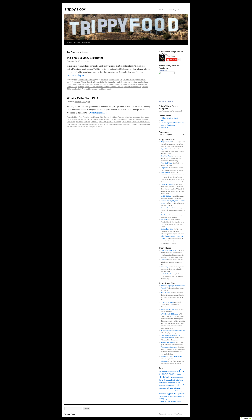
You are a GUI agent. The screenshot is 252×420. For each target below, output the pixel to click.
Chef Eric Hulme (103, 119)
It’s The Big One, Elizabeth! (85, 58)
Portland (162, 396)
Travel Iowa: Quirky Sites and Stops (172, 356)
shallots (94, 124)
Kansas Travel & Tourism (169, 309)
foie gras (164, 382)
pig (168, 394)
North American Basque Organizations (173, 330)
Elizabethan (111, 82)
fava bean (79, 122)
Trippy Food (75, 9)
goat (85, 122)
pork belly (181, 394)
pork (176, 393)
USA (101, 117)
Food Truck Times (166, 163)
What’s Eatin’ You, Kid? (82, 98)
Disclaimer (86, 42)
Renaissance (132, 84)
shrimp (161, 398)
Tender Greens (75, 126)
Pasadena (163, 393)
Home (69, 42)
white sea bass (86, 126)
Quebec (167, 396)
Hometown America (167, 302)
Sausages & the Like (167, 208)
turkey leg (97, 89)
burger (176, 371)
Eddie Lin (103, 82)
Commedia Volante (79, 82)
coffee (181, 377)
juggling (141, 82)
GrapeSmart (164, 168)
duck (169, 380)
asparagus (136, 117)
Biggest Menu (165, 149)
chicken (168, 377)
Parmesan (135, 122)
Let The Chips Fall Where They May (172, 123)
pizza (171, 393)
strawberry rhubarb (129, 124)
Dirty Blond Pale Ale (140, 119)
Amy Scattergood (166, 142)
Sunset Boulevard (143, 124)
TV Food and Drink (167, 229)
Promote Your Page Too (166, 101)
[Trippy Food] (167, 73)
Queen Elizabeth (121, 84)
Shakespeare (136, 86)
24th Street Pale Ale (117, 117)
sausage (181, 396)
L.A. (177, 385)
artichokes (104, 79)
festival (119, 82)
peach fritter (89, 84)
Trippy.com (164, 361)
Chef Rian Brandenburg (118, 119)
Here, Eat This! (165, 172)
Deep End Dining (93, 82)
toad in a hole (77, 89)
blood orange (81, 119)
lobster (165, 388)
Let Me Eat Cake (166, 196)
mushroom (171, 391)
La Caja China (108, 122)
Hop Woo (164, 260)
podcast (96, 84)
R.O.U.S (163, 120)
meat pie (81, 84)
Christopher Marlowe (137, 79)
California (126, 79)
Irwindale (133, 82)
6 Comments (97, 126)
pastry (142, 122)
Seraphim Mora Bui (116, 86)
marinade (117, 122)
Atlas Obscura (165, 293)
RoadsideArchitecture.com (169, 347)
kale (100, 122)
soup (165, 399)
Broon (116, 79)
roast (79, 124)
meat (160, 391)
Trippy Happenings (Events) (84, 79)
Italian (168, 385)
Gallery (77, 42)
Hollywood (94, 122)
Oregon (180, 391)
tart (68, 126)
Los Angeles (176, 388)
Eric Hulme (71, 122)
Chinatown (175, 377)
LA (182, 385)
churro (69, 82)
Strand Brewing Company (113, 124)
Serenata (127, 86)
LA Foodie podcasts (167, 184)
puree (147, 122)
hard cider (126, 82)
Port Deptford (105, 84)
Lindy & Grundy (166, 274)
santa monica (174, 396)
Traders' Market (87, 89)
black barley (71, 119)
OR (176, 391)
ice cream (162, 385)
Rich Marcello (72, 124)
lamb (161, 388)
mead (75, 84)
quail (112, 84)
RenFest (81, 86)
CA (121, 79)
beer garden (145, 117)
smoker (100, 124)
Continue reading (75, 75)
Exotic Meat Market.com (168, 250)
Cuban (130, 119)
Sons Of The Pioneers (168, 125)
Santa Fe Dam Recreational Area (97, 86)
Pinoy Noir (164, 127)
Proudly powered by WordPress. (171, 414)
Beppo (111, 79)
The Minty (164, 219)
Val (88, 61)
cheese (178, 374)
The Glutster (165, 215)
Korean (172, 385)
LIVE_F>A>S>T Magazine (169, 314)
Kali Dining (164, 267)
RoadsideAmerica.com (168, 342)
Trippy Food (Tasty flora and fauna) (86, 117)
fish (160, 382)
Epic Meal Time (166, 156)
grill (88, 122)
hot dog (178, 382)
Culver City (163, 380)
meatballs (165, 391)
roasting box (86, 124)
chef (161, 377)
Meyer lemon (126, 122)
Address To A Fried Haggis (169, 118)
